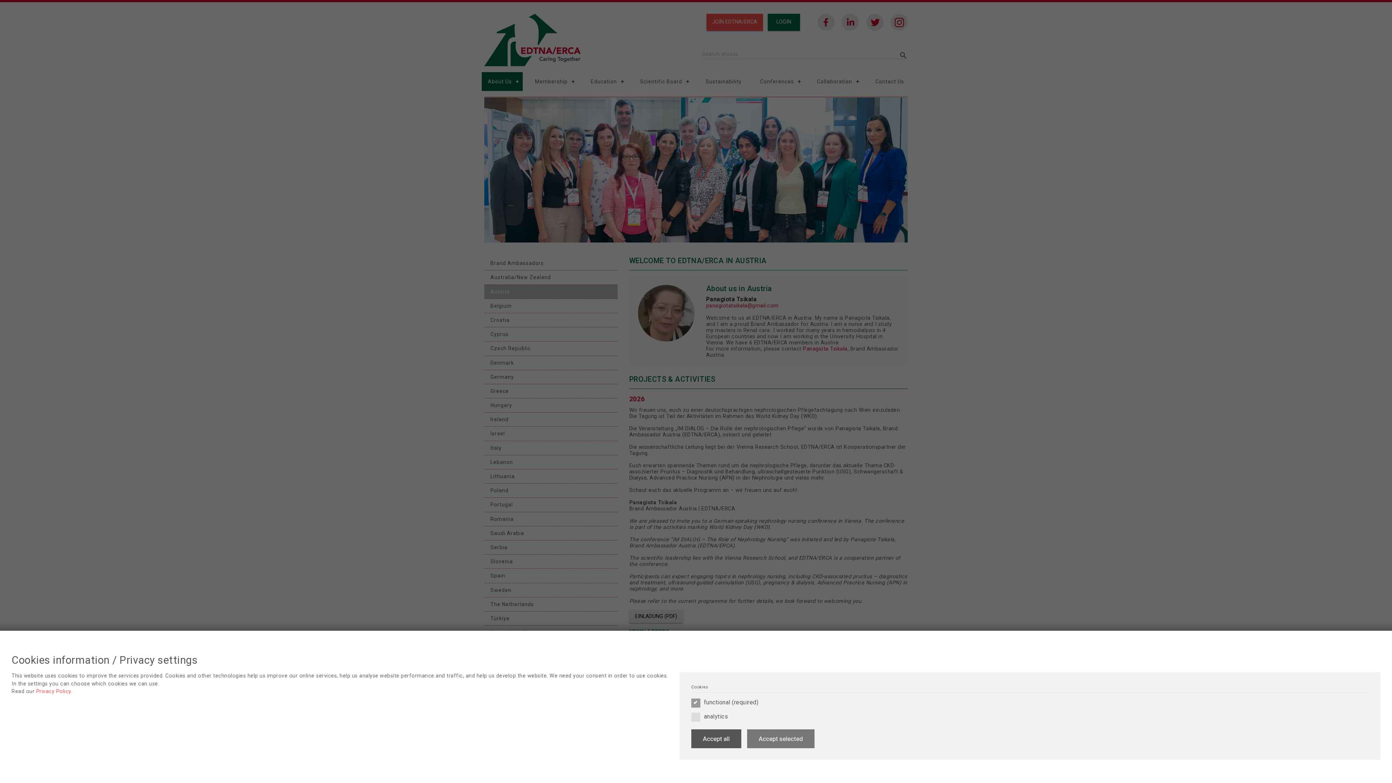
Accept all (716, 738)
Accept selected (781, 738)
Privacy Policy (53, 691)
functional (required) (731, 702)
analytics (716, 716)
